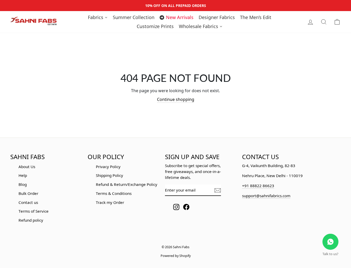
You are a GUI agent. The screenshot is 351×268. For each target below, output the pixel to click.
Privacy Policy (108, 166)
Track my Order (110, 202)
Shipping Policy (109, 175)
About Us (27, 166)
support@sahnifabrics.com (266, 195)
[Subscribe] (217, 190)
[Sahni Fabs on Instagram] (176, 207)
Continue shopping (175, 99)
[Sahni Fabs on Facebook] (186, 207)
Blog (23, 184)
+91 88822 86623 (258, 185)
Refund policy (31, 220)
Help (23, 175)
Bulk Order (28, 193)
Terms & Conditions (114, 193)
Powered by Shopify (176, 256)
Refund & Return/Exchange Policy (126, 184)
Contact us (28, 202)
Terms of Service (34, 211)
